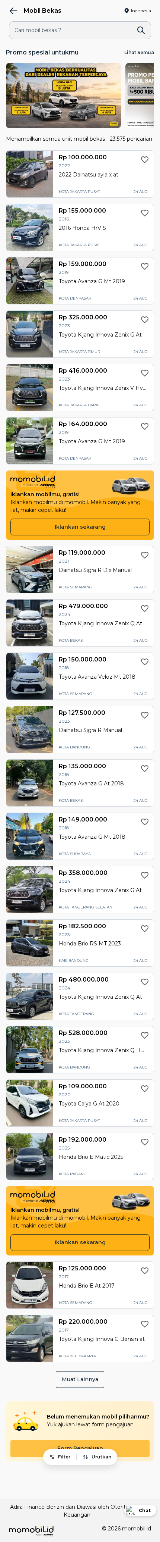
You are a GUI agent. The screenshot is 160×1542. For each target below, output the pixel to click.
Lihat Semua (139, 52)
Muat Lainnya (80, 1379)
